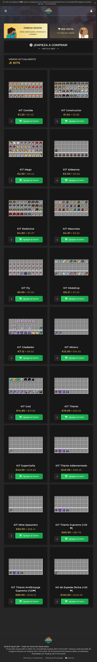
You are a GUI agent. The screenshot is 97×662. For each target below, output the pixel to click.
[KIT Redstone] (26, 208)
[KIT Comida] (26, 90)
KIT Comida (26, 110)
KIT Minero (71, 347)
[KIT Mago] (26, 149)
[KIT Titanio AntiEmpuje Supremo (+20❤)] (26, 567)
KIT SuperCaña (25, 465)
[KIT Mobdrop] (71, 267)
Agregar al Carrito (31, 121)
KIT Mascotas (71, 228)
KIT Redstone (25, 228)
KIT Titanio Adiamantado (71, 465)
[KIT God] (26, 386)
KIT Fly (25, 288)
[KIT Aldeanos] (71, 149)
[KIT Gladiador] (26, 326)
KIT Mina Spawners (26, 524)
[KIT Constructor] (71, 90)
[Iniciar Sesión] (91, 11)
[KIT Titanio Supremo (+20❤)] (71, 504)
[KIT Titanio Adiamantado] (71, 445)
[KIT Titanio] (71, 386)
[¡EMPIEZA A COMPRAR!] (6, 11)
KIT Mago (26, 169)
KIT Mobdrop (71, 288)
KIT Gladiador (25, 347)
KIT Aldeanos (71, 169)
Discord (71, 658)
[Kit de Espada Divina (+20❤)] (71, 567)
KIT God (26, 406)
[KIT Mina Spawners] (26, 504)
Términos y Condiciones (33, 658)
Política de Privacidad (54, 658)
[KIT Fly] (26, 267)
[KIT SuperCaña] (26, 445)
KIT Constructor (71, 110)
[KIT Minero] (71, 326)
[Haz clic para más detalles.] (11, 121)
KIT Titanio (71, 406)
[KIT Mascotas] (71, 208)
